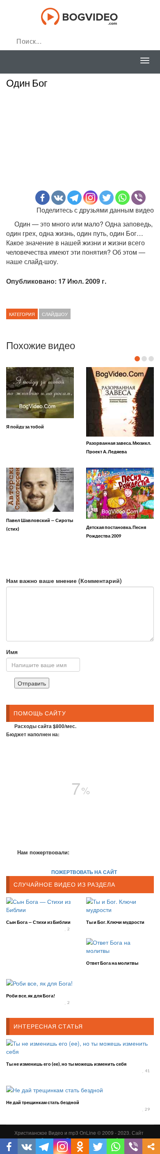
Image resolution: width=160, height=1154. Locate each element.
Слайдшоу (55, 314)
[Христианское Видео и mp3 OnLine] (80, 15)
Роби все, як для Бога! (30, 995)
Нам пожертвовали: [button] (43, 852)
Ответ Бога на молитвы (112, 963)
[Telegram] (74, 197)
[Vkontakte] (58, 197)
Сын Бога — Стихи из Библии (38, 922)
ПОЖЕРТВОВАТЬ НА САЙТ (84, 872)
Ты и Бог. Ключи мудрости (115, 922)
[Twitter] (106, 197)
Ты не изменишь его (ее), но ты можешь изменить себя (66, 1064)
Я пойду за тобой (25, 426)
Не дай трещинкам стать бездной (42, 1102)
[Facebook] (42, 197)
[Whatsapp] (122, 197)
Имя (12, 652)
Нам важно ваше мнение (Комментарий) (64, 580)
